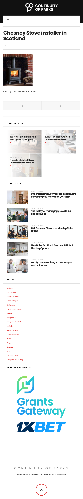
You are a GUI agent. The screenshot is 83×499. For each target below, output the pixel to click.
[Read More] (11, 142)
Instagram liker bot (14, 322)
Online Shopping (13, 334)
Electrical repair (12, 301)
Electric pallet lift (13, 296)
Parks (9, 339)
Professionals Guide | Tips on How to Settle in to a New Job (22, 161)
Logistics (10, 326)
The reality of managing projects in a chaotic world (51, 212)
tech (8, 351)
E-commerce (11, 292)
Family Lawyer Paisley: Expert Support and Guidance (52, 264)
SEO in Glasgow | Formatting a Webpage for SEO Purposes (23, 138)
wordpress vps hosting (15, 360)
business (10, 288)
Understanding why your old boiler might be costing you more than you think (53, 195)
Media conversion (13, 330)
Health (9, 313)
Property (10, 343)
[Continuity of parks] (41, 7)
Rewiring (10, 347)
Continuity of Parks (41, 468)
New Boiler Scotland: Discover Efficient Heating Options (52, 247)
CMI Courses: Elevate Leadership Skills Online (52, 230)
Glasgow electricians (14, 309)
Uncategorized (16, 134)
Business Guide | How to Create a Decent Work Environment (59, 138)
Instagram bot (12, 317)
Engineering (11, 305)
